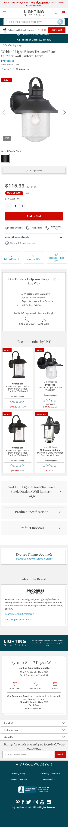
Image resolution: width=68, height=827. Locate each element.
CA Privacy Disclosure (49, 774)
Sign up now (42, 2)
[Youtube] (42, 802)
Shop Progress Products (17, 620)
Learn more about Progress (19, 614)
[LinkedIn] (48, 802)
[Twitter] (28, 802)
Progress (9, 61)
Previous (4, 112)
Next (64, 112)
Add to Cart (57, 30)
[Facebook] (23, 802)
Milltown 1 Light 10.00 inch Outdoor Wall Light (50, 454)
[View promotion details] (27, 193)
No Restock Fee (56, 228)
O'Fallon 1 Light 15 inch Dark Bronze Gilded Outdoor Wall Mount (17, 388)
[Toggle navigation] (4, 13)
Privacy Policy (18, 774)
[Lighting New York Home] (34, 13)
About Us (8, 737)
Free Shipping (16, 228)
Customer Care (10, 730)
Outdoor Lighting (13, 45)
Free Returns (36, 228)
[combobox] (34, 21)
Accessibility (49, 779)
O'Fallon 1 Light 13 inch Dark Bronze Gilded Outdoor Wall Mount (17, 452)
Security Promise (19, 779)
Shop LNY (8, 723)
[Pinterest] (18, 802)
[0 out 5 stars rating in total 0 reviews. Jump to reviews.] (17, 401)
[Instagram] (35, 802)
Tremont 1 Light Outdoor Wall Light (50, 389)
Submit (60, 754)
